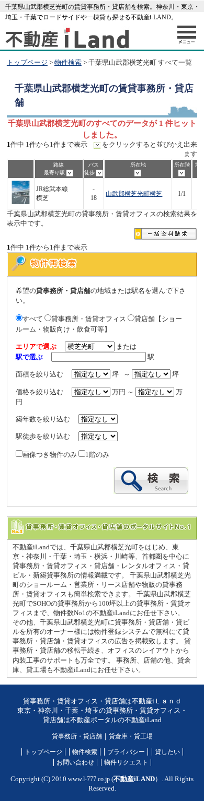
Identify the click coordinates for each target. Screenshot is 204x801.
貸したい (167, 752)
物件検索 (68, 62)
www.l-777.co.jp (89, 779)
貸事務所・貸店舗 (77, 736)
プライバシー (126, 752)
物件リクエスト (126, 762)
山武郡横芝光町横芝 (134, 194)
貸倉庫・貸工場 (131, 736)
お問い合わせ (75, 762)
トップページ (27, 62)
